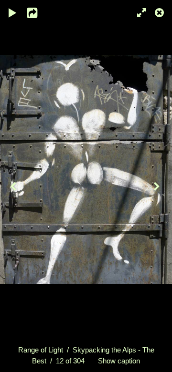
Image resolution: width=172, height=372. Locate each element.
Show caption (119, 361)
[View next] (157, 186)
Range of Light (40, 350)
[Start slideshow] (13, 12)
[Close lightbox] (160, 12)
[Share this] (38, 12)
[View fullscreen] (138, 12)
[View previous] (14, 186)
